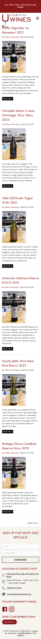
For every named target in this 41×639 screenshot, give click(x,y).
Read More (7, 98)
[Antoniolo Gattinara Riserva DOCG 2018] (14, 307)
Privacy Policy (12, 633)
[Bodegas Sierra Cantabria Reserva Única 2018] (14, 472)
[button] (20, 560)
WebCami (20, 635)
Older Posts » (33, 523)
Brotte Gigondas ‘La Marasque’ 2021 (15, 30)
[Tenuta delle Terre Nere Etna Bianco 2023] (14, 389)
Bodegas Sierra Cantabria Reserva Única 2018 (19, 445)
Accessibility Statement (24, 633)
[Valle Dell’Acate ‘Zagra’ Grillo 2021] (14, 227)
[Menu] (37, 18)
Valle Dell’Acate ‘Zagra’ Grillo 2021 (17, 200)
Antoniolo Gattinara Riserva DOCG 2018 (20, 280)
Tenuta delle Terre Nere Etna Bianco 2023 (18, 363)
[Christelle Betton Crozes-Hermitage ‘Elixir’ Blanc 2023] (14, 144)
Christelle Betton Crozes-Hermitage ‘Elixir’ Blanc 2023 (18, 115)
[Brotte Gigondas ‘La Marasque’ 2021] (14, 57)
